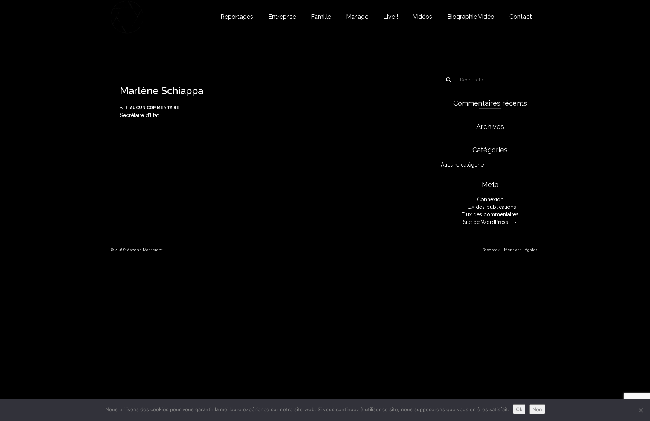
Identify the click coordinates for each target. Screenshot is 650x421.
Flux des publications (490, 207)
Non (537, 409)
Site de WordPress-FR (490, 222)
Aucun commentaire (154, 107)
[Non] (640, 410)
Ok (519, 409)
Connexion (490, 199)
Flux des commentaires (490, 214)
